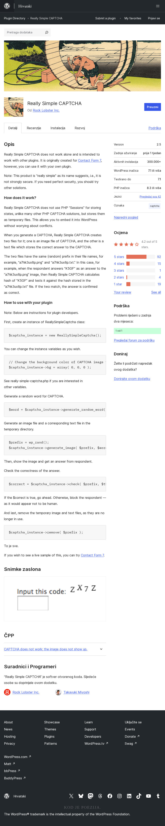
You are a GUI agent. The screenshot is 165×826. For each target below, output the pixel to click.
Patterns (50, 743)
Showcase (52, 722)
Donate (132, 736)
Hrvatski (19, 796)
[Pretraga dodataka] (47, 32)
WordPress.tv (96, 743)
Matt (9, 764)
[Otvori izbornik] (158, 6)
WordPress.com (17, 757)
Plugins (49, 736)
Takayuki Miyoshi (76, 692)
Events (130, 729)
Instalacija (58, 128)
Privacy (9, 743)
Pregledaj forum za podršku (134, 340)
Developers (93, 736)
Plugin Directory (14, 18)
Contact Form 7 (89, 160)
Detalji (12, 128)
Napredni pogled (126, 217)
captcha (154, 205)
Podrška (154, 128)
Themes (50, 729)
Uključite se (133, 722)
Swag (131, 743)
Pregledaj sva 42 (150, 196)
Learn (89, 722)
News (8, 729)
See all (156, 292)
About (8, 722)
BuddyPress (15, 778)
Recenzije (34, 128)
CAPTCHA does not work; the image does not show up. (45, 649)
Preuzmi (152, 107)
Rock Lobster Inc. (46, 110)
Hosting (9, 736)
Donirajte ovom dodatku (132, 379)
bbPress (12, 771)
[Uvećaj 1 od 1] (101, 582)
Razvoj (80, 128)
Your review (122, 292)
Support (90, 729)
